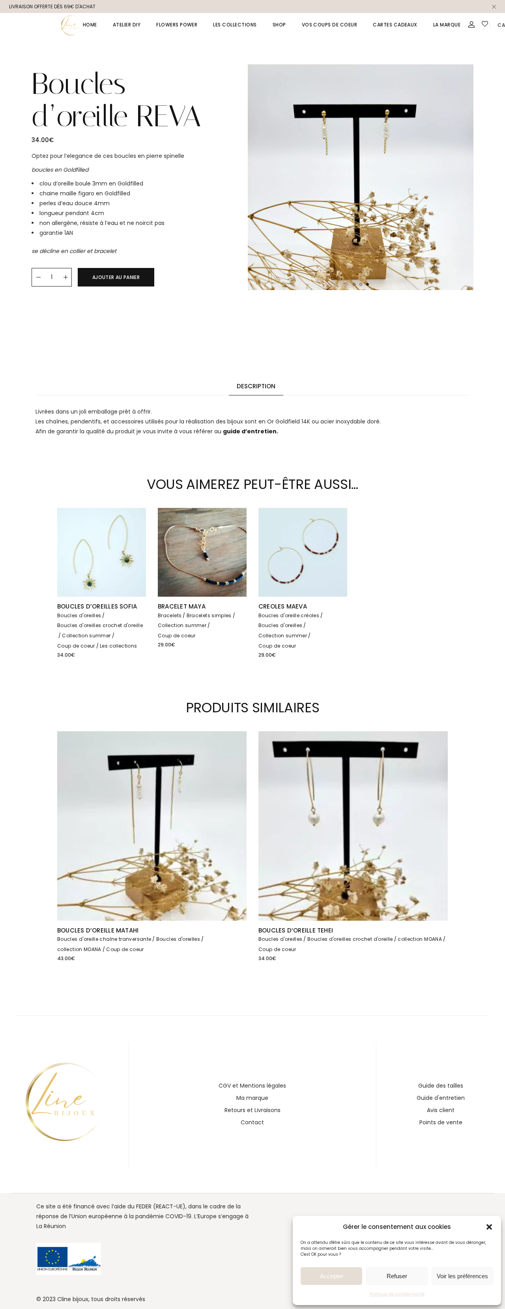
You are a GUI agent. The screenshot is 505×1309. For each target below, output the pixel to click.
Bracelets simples (209, 615)
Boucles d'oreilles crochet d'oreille (100, 625)
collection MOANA (79, 949)
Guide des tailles (440, 1086)
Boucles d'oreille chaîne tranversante (104, 939)
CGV (225, 1086)
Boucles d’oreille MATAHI (97, 930)
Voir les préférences (462, 1276)
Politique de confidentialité (397, 1294)
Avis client (440, 1110)
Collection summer (86, 635)
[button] (489, 1227)
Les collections (118, 645)
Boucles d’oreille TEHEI (295, 930)
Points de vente (440, 1122)
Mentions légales (263, 1086)
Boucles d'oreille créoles (288, 615)
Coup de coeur (76, 645)
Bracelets (169, 615)
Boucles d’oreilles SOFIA (97, 606)
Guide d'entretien (441, 1098)
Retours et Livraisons (252, 1110)
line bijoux (75, 1299)
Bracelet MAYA (182, 606)
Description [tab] (256, 386)
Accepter (331, 1276)
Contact (252, 1122)
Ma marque (252, 1098)
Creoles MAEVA (282, 606)
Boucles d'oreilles (79, 615)
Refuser (397, 1276)
